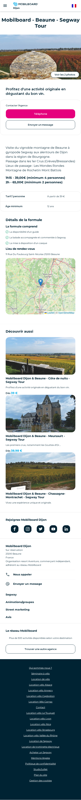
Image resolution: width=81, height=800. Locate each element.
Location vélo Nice (40, 724)
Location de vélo (40, 679)
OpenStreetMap (66, 312)
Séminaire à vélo (40, 673)
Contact (40, 707)
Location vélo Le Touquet (40, 713)
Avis (8, 617)
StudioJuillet (40, 769)
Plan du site (40, 775)
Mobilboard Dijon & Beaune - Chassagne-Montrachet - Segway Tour (35, 495)
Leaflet (50, 312)
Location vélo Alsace (40, 684)
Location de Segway (40, 741)
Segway (11, 594)
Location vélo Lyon (40, 718)
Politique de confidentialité (40, 763)
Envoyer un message (40, 124)
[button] (40, 282)
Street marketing (18, 609)
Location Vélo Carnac (41, 701)
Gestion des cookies (40, 780)
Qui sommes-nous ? (40, 667)
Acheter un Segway (41, 752)
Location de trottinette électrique (40, 746)
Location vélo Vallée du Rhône (40, 735)
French (76, 6)
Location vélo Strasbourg (40, 729)
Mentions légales (40, 758)
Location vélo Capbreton (41, 696)
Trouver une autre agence (40, 649)
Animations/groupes (20, 602)
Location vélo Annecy (40, 690)
